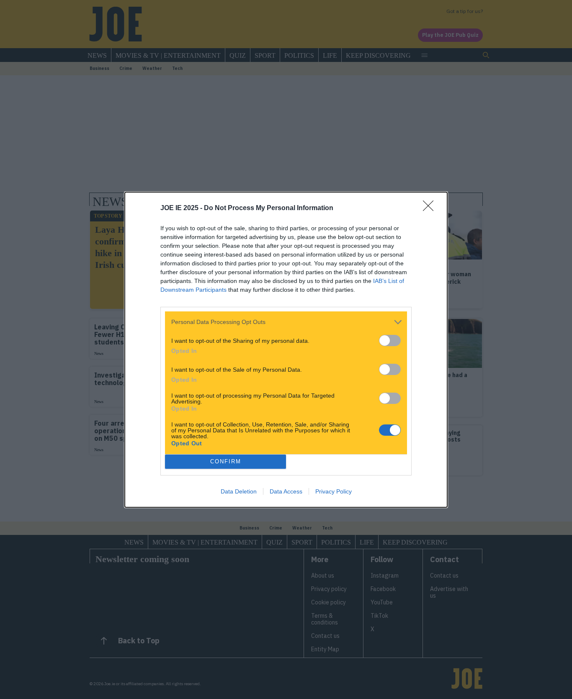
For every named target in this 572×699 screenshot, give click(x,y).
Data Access (286, 491)
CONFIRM (225, 461)
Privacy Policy (333, 491)
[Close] (431, 208)
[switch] (390, 340)
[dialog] (286, 349)
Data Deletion (239, 491)
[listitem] (286, 322)
